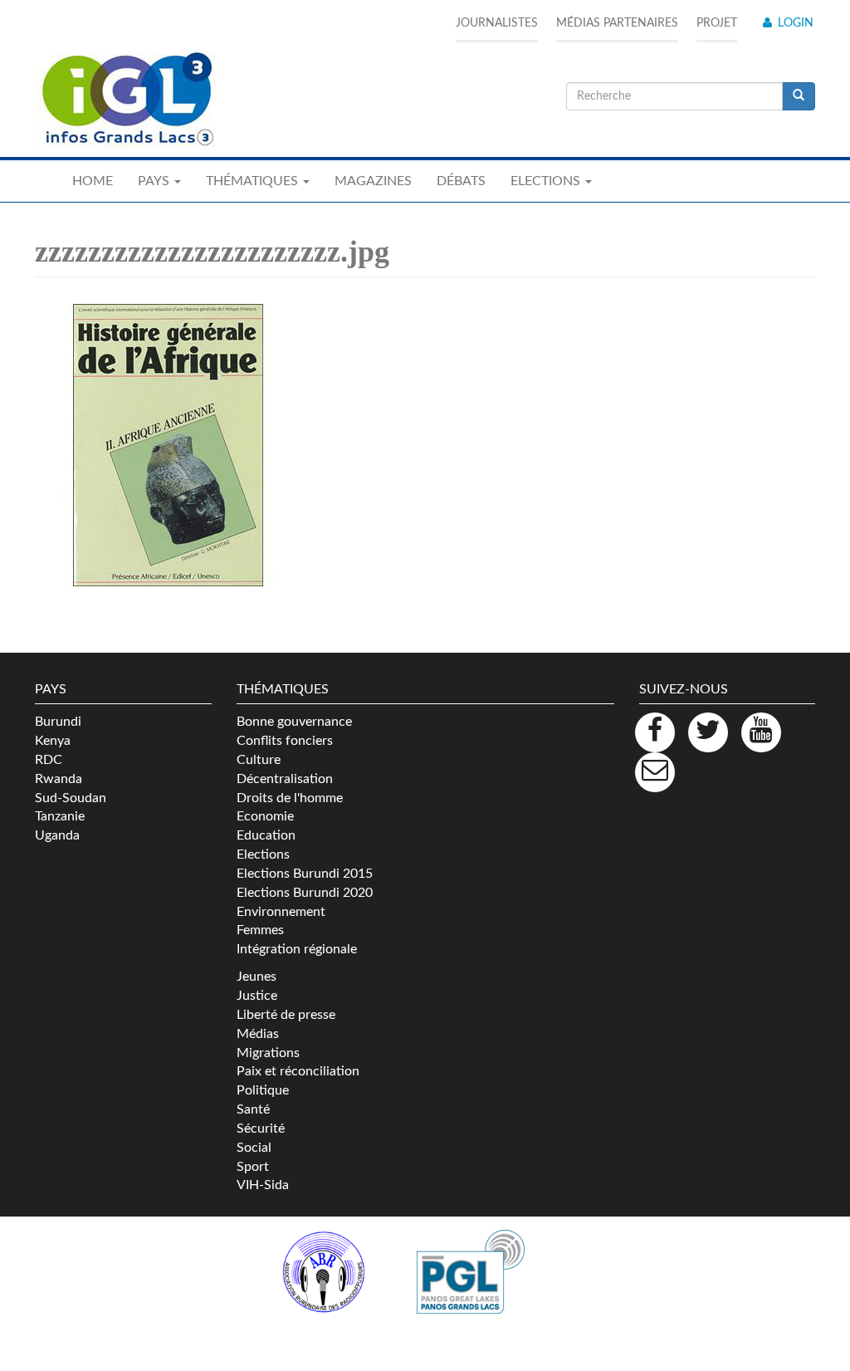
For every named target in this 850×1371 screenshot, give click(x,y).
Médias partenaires (617, 23)
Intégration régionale (297, 949)
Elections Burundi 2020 (305, 892)
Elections (263, 854)
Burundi (58, 721)
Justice (257, 995)
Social (254, 1147)
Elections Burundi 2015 (305, 873)
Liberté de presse (286, 1014)
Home (92, 181)
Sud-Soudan (70, 798)
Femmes (260, 930)
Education (266, 835)
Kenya (53, 740)
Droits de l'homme (290, 798)
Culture (259, 759)
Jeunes (256, 976)
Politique (263, 1090)
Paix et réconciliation (298, 1071)
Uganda (57, 835)
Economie (265, 816)
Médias (258, 1033)
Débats (461, 181)
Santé (253, 1109)
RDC (48, 759)
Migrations (268, 1053)
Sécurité (261, 1128)
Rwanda (58, 779)
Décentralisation (285, 779)
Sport (253, 1166)
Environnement (281, 911)
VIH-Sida (263, 1185)
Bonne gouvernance (294, 721)
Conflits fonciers (285, 740)
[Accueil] (126, 99)
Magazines (373, 181)
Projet (716, 23)
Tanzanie (60, 816)
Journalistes (497, 23)
